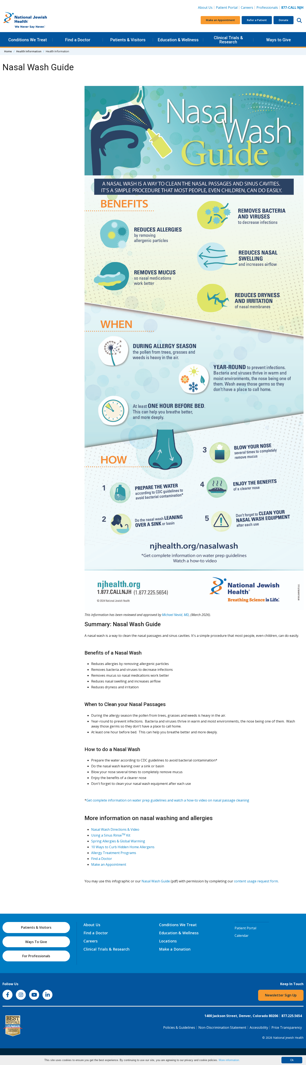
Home (8, 51)
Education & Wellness (178, 39)
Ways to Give (278, 39)
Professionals (267, 7)
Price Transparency (286, 1027)
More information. (229, 1060)
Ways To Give (36, 942)
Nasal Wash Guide (156, 881)
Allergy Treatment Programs (113, 852)
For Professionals (36, 956)
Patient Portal (227, 7)
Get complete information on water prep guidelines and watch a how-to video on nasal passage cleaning (167, 800)
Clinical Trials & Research (228, 39)
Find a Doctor (77, 39)
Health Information (28, 51)
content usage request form (256, 881)
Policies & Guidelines (179, 1027)
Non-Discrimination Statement (222, 1027)
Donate (283, 20)
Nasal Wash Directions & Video (115, 829)
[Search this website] (299, 20)
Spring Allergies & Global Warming (118, 841)
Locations (168, 940)
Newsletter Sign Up (281, 995)
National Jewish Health (288, 1038)
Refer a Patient (257, 20)
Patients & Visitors (128, 39)
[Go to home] (33, 20)
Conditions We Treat (27, 39)
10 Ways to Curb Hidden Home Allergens (122, 847)
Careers (248, 7)
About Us (205, 7)
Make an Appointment (220, 20)
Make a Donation (174, 949)
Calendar (242, 935)
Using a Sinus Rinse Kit (110, 835)
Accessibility (259, 1027)
